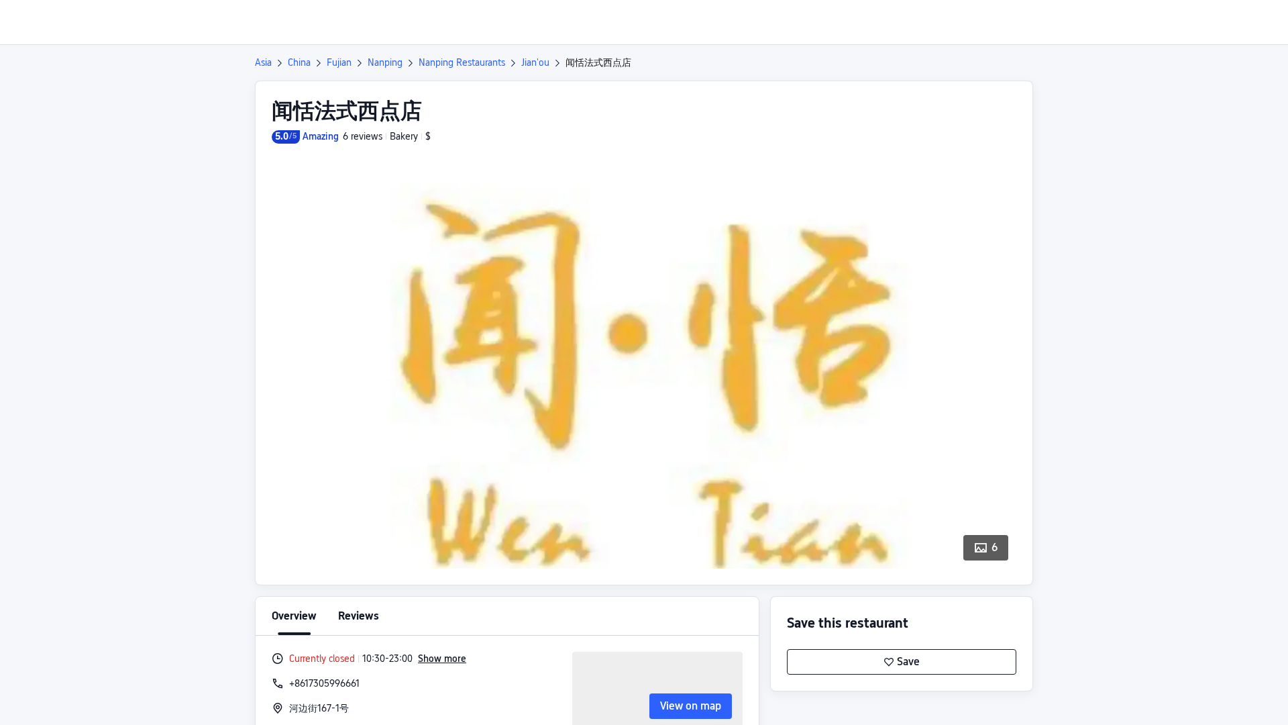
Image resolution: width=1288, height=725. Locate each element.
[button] (1176, 22)
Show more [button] (442, 658)
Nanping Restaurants (462, 62)
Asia (263, 62)
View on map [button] (690, 705)
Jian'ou (535, 62)
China (299, 62)
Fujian (339, 62)
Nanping (385, 62)
